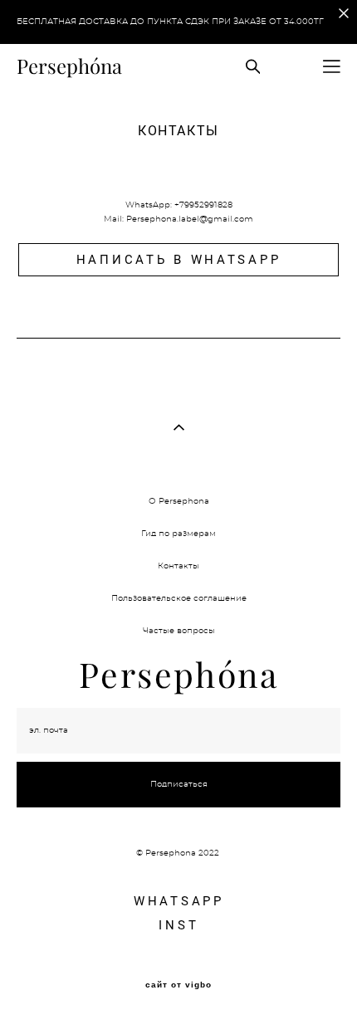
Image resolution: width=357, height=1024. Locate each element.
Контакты (178, 566)
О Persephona (179, 501)
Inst (178, 924)
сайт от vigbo (178, 985)
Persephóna (69, 66)
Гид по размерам (178, 533)
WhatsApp (179, 900)
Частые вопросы (179, 631)
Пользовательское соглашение (179, 598)
